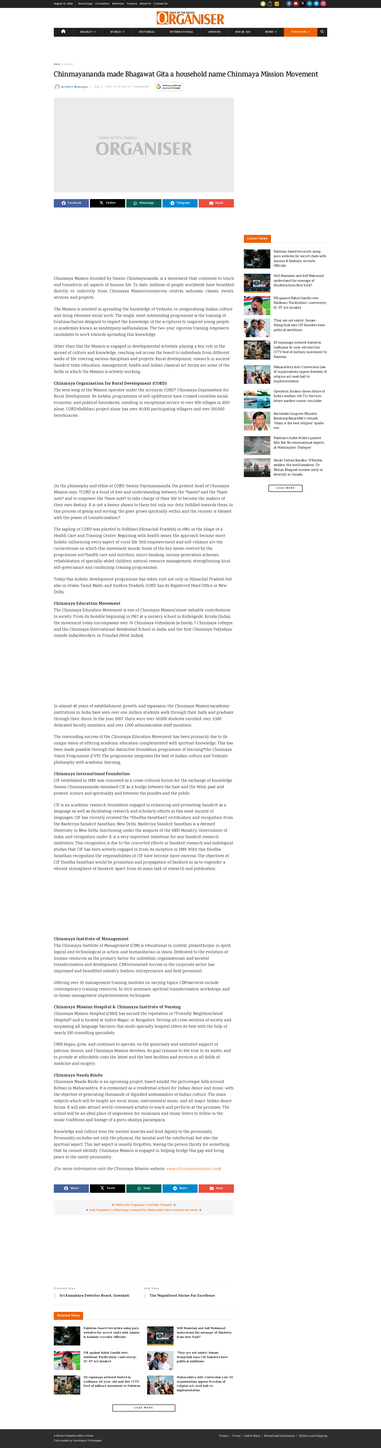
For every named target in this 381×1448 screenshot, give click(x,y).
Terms (236, 1436)
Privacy (223, 1436)
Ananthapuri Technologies (87, 1441)
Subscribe (299, 32)
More (269, 32)
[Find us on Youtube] (296, 4)
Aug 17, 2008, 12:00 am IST (113, 87)
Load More (143, 1408)
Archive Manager (74, 87)
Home (57, 64)
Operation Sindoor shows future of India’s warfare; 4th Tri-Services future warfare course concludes (299, 396)
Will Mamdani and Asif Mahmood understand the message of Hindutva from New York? (204, 1333)
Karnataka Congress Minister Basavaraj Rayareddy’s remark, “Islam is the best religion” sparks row (299, 421)
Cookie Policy (252, 1436)
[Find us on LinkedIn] (309, 4)
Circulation (102, 4)
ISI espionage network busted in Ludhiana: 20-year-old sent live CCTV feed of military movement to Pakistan (112, 1382)
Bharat (86, 32)
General (69, 64)
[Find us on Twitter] (303, 4)
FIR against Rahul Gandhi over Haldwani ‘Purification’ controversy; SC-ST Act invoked (110, 1357)
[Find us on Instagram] (323, 4)
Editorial (147, 32)
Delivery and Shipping (313, 1436)
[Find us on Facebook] (289, 4)
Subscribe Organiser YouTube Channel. (143, 1205)
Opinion (214, 32)
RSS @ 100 (242, 32)
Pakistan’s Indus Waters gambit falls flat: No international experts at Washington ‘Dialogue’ (299, 443)
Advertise (118, 4)
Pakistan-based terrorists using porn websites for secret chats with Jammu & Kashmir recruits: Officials (111, 1333)
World (115, 32)
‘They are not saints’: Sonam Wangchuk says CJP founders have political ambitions (202, 1357)
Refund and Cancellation (279, 1436)
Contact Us (161, 4)
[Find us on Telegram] (316, 4)
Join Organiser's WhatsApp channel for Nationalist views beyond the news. (143, 1210)
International (182, 32)
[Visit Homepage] (190, 18)
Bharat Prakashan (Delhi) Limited (74, 1436)
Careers (132, 4)
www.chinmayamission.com (192, 1169)
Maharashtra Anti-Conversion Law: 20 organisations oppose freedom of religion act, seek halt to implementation (205, 1384)
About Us (145, 4)
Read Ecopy (85, 4)
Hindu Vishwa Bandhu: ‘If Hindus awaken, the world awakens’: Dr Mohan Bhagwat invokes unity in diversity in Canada (298, 468)
